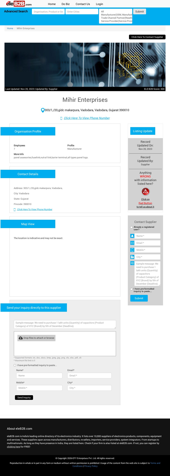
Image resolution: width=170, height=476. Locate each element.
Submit (139, 11)
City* (70, 382)
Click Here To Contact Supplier (147, 36)
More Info (19, 154)
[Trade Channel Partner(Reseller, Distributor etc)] (115, 17)
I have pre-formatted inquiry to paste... (37, 365)
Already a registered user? (144, 228)
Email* (70, 370)
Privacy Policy (91, 466)
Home (52, 4)
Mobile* (20, 382)
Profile (70, 145)
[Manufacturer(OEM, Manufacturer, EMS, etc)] (115, 14)
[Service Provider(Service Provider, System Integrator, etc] (115, 20)
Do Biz (66, 4)
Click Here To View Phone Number (87, 118)
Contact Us (83, 4)
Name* (19, 370)
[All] (115, 11)
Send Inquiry (24, 397)
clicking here (13, 446)
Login (99, 4)
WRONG (145, 176)
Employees (19, 145)
